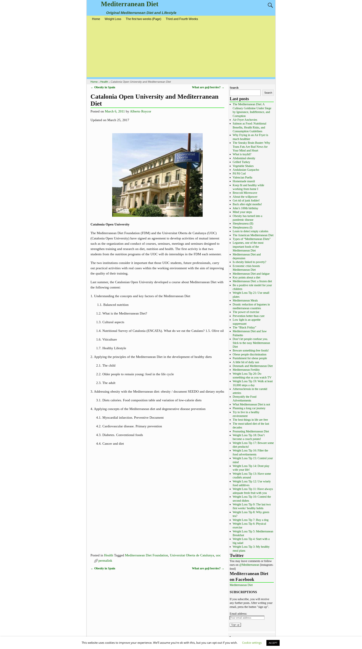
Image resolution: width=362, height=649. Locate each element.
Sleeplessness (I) (242, 227)
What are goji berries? (208, 87)
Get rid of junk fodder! (246, 200)
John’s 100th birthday (245, 208)
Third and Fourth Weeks (182, 19)
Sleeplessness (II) (243, 223)
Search (234, 87)
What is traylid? (242, 154)
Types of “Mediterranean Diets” (252, 239)
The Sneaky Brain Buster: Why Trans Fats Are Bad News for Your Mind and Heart (251, 146)
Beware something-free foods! (251, 350)
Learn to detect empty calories (250, 231)
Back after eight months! (247, 204)
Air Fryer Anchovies (245, 119)
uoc (218, 555)
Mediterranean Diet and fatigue (251, 273)
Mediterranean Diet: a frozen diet (252, 281)
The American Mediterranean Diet (253, 235)
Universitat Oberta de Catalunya (192, 555)
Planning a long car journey (249, 408)
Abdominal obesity (244, 158)
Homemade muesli (244, 181)
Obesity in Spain (102, 87)
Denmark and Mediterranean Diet (253, 366)
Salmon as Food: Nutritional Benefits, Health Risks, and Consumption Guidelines (249, 127)
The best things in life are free (250, 419)
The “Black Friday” (244, 327)
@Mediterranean (249, 564)
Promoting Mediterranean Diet (251, 431)
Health (104, 81)
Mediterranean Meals (245, 300)
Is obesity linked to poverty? (249, 262)
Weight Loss (113, 19)
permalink (105, 560)
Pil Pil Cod (239, 173)
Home (96, 19)
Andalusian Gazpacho (246, 169)
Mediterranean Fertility (246, 369)
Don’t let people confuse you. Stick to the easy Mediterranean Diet (251, 342)
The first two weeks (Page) (143, 19)
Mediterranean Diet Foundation (146, 555)
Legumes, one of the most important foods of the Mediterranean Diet (248, 246)
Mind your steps (242, 212)
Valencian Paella (242, 177)
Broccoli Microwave (245, 192)
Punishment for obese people (250, 358)
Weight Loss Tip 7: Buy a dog (250, 519)
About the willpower (245, 196)
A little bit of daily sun (246, 362)
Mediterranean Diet (129, 4)
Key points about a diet (246, 277)
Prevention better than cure (249, 316)
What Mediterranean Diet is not (251, 404)
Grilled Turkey (241, 162)
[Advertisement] (181, 50)
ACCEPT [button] (273, 642)
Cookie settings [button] (252, 642)
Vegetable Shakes (243, 166)
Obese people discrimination (249, 354)
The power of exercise (246, 312)
